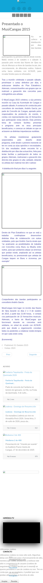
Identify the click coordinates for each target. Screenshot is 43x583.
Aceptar (4, 581)
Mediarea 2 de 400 (13, 440)
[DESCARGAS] (29, 8)
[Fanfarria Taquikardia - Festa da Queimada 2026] (21, 374)
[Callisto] (21, 2)
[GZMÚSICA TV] (19, 8)
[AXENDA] (13, 8)
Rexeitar (14, 581)
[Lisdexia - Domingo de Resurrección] (21, 406)
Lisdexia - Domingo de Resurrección (20, 412)
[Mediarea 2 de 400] (21, 435)
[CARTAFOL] (24, 8)
